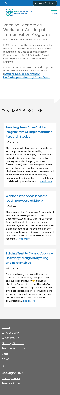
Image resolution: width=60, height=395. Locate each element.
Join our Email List (44, 3)
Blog (5, 353)
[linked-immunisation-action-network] (3, 365)
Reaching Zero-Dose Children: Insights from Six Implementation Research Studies (29, 132)
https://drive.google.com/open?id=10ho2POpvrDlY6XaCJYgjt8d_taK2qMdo (26, 75)
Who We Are (10, 332)
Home (6, 327)
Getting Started (13, 343)
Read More (46, 181)
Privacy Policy (11, 378)
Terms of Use (11, 383)
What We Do (10, 337)
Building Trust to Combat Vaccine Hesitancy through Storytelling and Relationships (29, 258)
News (5, 359)
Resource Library (13, 348)
